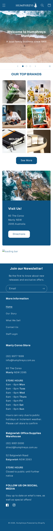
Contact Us (12, 327)
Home (9, 306)
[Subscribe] (43, 288)
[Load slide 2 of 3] (26, 66)
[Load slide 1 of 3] (23, 66)
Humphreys (21, 523)
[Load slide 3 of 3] (30, 66)
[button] (3, 5)
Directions (19, 234)
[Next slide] (35, 66)
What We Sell (13, 320)
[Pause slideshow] (50, 66)
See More (26, 160)
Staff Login (12, 334)
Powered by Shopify (36, 523)
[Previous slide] (17, 66)
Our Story (11, 313)
